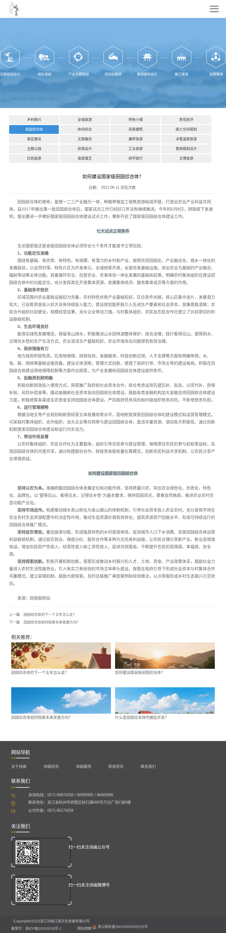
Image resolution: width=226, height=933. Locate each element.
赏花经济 (186, 120)
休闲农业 (85, 129)
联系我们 (148, 766)
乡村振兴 (34, 120)
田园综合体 (34, 129)
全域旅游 (85, 120)
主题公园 (34, 149)
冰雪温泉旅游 (186, 139)
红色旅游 (34, 158)
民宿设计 (85, 149)
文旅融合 (85, 139)
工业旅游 (136, 149)
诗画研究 (51, 766)
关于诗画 (18, 766)
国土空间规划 (186, 129)
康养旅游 (136, 139)
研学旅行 (136, 158)
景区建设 (34, 139)
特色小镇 (136, 120)
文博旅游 (186, 158)
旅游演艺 (85, 158)
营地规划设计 (186, 149)
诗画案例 (83, 766)
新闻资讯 (116, 766)
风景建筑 (136, 129)
